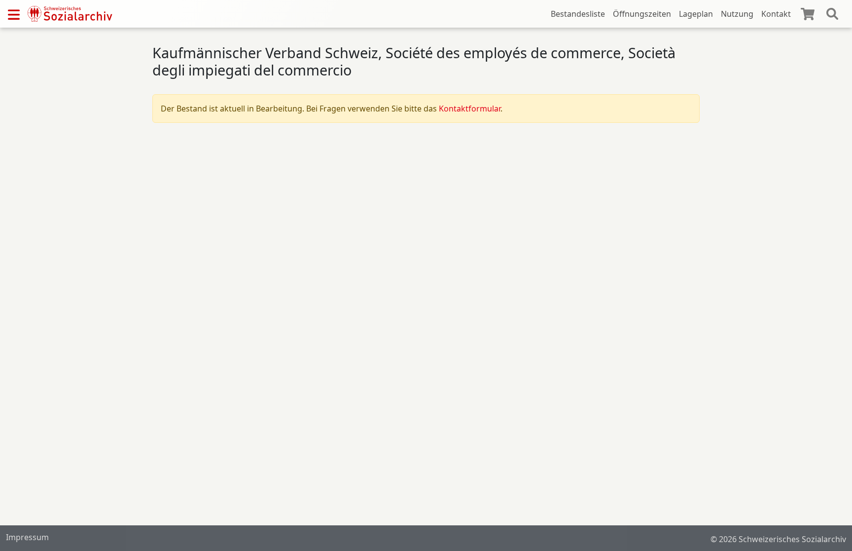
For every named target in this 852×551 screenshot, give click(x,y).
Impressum (27, 537)
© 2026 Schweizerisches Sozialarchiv (778, 539)
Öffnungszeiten (642, 13)
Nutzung (737, 13)
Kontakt (776, 13)
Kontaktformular (469, 108)
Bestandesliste (578, 13)
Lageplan (696, 13)
